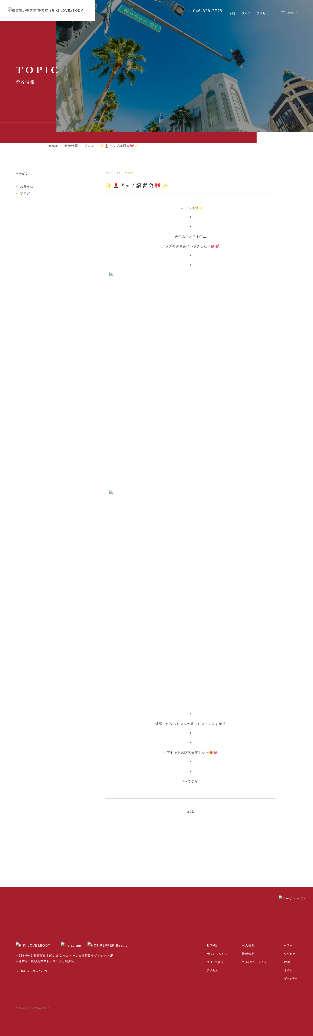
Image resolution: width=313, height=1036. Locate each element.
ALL (190, 811)
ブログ (246, 13)
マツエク (290, 953)
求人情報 (248, 945)
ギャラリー (290, 978)
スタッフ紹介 (215, 961)
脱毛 (287, 961)
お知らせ (26, 186)
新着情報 (248, 953)
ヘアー (288, 945)
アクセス (262, 13)
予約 (232, 13)
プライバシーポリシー (256, 961)
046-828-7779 (208, 10)
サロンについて (217, 953)
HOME (212, 945)
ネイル (288, 970)
